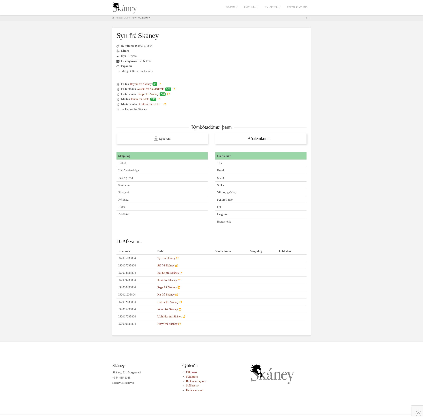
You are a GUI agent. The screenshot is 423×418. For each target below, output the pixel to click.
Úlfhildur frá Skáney (169, 316)
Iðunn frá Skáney (167, 309)
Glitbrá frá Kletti (149, 104)
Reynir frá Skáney (143, 84)
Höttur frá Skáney (168, 302)
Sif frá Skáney (165, 265)
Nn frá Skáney (166, 294)
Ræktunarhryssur (196, 381)
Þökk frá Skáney (167, 280)
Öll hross (191, 372)
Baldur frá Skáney (168, 272)
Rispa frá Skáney (151, 94)
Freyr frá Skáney (167, 323)
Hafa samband (194, 390)
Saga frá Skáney (167, 287)
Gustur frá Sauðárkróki (153, 88)
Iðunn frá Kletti (143, 99)
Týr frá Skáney (166, 258)
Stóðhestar (192, 385)
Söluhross (192, 376)
